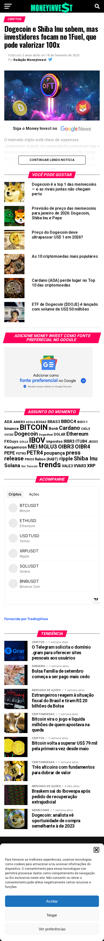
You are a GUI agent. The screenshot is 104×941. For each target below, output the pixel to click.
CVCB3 (8, 434)
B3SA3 (41, 422)
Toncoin (32, 466)
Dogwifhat (46, 434)
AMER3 (19, 422)
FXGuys (11, 441)
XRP (91, 465)
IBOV (37, 440)
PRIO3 (29, 459)
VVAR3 (80, 465)
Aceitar (52, 901)
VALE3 (67, 466)
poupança (54, 453)
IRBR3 (69, 441)
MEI (33, 446)
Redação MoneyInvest (29, 60)
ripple (66, 459)
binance (11, 428)
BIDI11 (82, 422)
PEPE (9, 453)
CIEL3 (85, 429)
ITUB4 (81, 441)
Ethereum (77, 434)
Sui (23, 466)
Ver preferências (52, 929)
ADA (8, 421)
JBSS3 (93, 441)
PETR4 (35, 453)
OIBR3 (66, 446)
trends (50, 464)
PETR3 (21, 453)
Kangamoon (15, 447)
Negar (52, 915)
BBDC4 (68, 421)
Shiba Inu (85, 458)
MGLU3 (48, 446)
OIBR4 (82, 446)
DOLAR (59, 434)
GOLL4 (23, 441)
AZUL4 (30, 422)
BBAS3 (53, 421)
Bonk (53, 428)
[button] (96, 849)
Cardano (69, 428)
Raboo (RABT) (46, 459)
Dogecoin (26, 434)
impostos (54, 441)
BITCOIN (34, 427)
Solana (12, 465)
